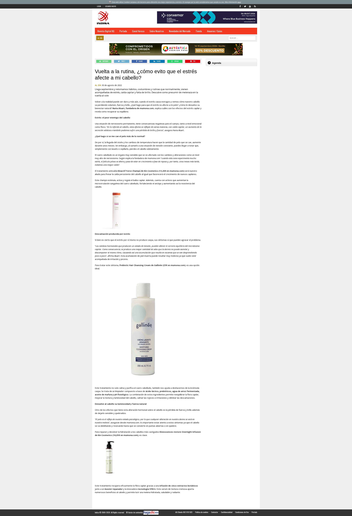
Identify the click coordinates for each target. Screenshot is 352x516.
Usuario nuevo (110, 6)
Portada (123, 31)
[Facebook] (240, 6)
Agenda (216, 63)
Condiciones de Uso (242, 512)
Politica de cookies (201, 512)
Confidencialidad (226, 512)
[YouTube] (250, 6)
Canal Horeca (138, 31)
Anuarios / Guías (214, 31)
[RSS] (255, 6)
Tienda (199, 31)
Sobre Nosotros (157, 31)
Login (99, 6)
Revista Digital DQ (105, 31)
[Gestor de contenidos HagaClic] (151, 513)
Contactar (214, 512)
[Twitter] (245, 6)
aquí (239, 2)
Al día (98, 85)
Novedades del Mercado (179, 31)
